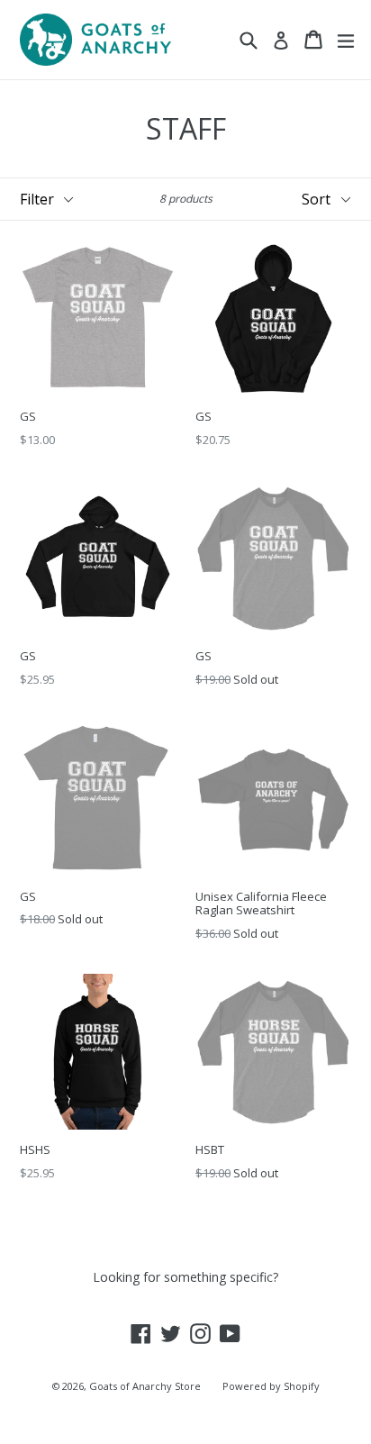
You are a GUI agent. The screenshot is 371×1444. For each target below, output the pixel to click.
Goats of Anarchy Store (145, 1386)
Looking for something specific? (185, 1276)
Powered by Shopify (271, 1386)
